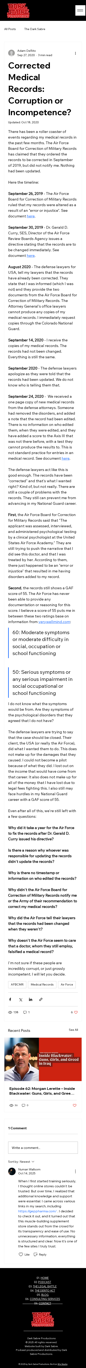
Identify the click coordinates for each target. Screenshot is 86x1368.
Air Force (67, 984)
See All (73, 1030)
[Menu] (80, 10)
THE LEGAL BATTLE (45, 1286)
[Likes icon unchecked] (21, 1254)
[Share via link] (41, 999)
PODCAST (44, 1282)
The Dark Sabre (34, 29)
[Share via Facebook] (10, 999)
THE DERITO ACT (45, 1290)
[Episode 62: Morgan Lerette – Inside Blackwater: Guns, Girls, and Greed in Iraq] (43, 1059)
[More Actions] (75, 1171)
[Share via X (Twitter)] (20, 999)
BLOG (45, 1294)
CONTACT (45, 1303)
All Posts (10, 29)
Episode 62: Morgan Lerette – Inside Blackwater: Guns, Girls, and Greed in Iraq (42, 1091)
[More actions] (75, 53)
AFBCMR (17, 984)
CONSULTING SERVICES (45, 1299)
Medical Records (42, 984)
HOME (45, 1278)
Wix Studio (62, 1364)
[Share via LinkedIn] (31, 999)
